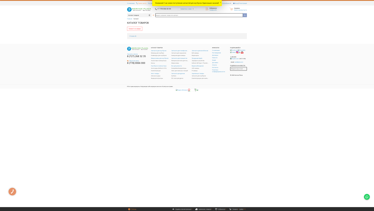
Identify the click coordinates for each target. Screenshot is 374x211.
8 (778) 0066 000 (136, 62)
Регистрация (243, 3)
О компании (131, 3)
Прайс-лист (235, 58)
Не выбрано (226, 3)
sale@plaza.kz (239, 62)
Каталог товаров (133, 15)
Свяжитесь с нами (186, 9)
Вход (236, 3)
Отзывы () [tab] (132, 36)
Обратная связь (134, 61)
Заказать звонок (132, 54)
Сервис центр (142, 3)
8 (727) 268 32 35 (136, 56)
